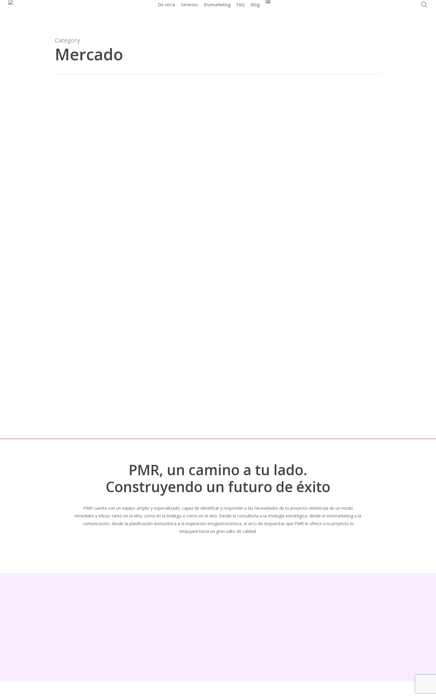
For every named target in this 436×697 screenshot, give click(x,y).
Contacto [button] (338, 635)
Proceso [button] (214, 548)
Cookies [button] (311, 635)
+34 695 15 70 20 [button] (76, 636)
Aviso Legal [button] (232, 635)
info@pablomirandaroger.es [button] (91, 652)
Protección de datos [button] (274, 635)
